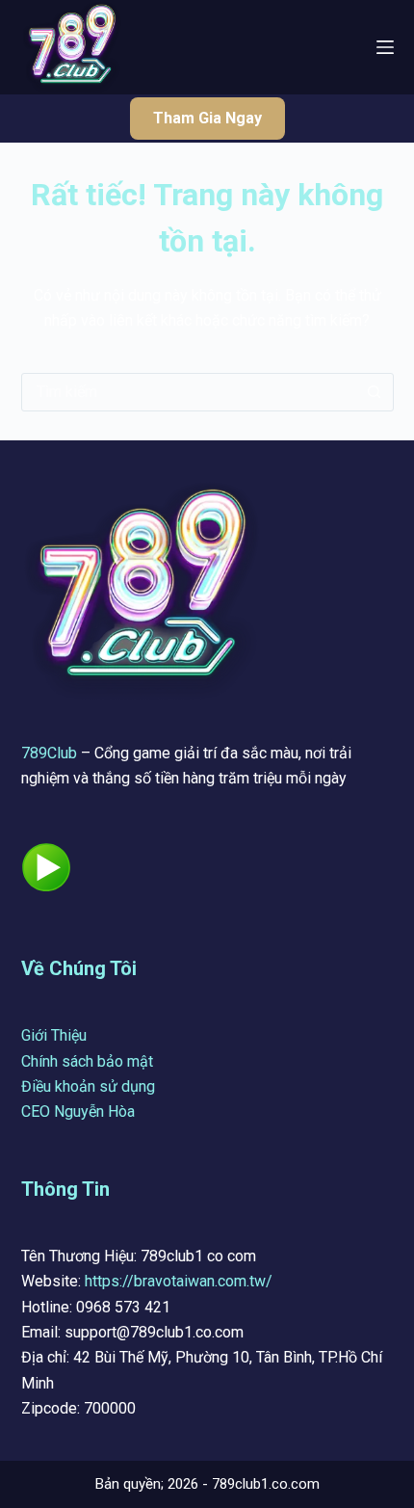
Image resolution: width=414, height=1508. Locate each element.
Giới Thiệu (54, 1035)
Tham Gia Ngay (207, 118)
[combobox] (189, 392)
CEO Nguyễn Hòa (78, 1111)
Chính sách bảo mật (87, 1061)
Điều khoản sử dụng (88, 1086)
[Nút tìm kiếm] (374, 392)
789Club (49, 753)
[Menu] (385, 47)
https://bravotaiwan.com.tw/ (178, 1281)
